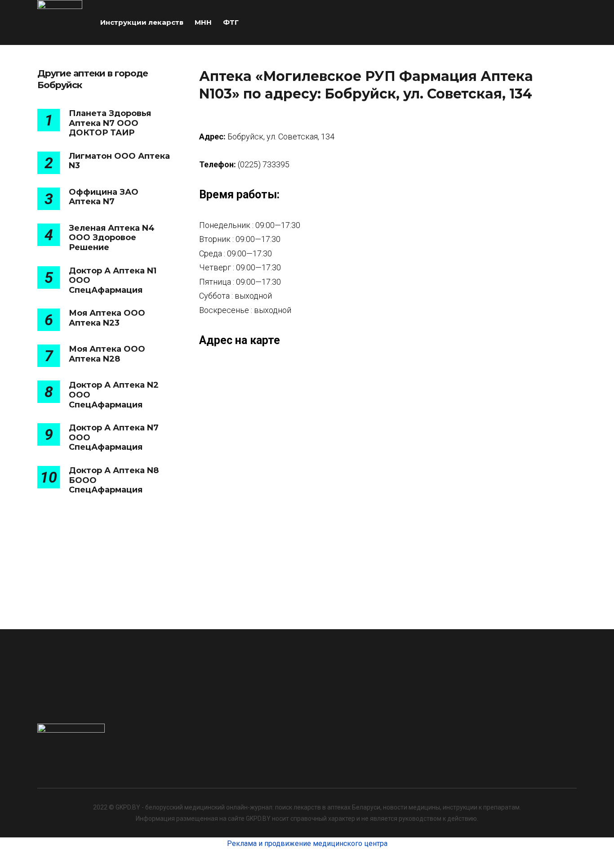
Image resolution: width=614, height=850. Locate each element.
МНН (203, 22)
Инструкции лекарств (141, 22)
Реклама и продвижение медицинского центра (307, 843)
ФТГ (231, 22)
